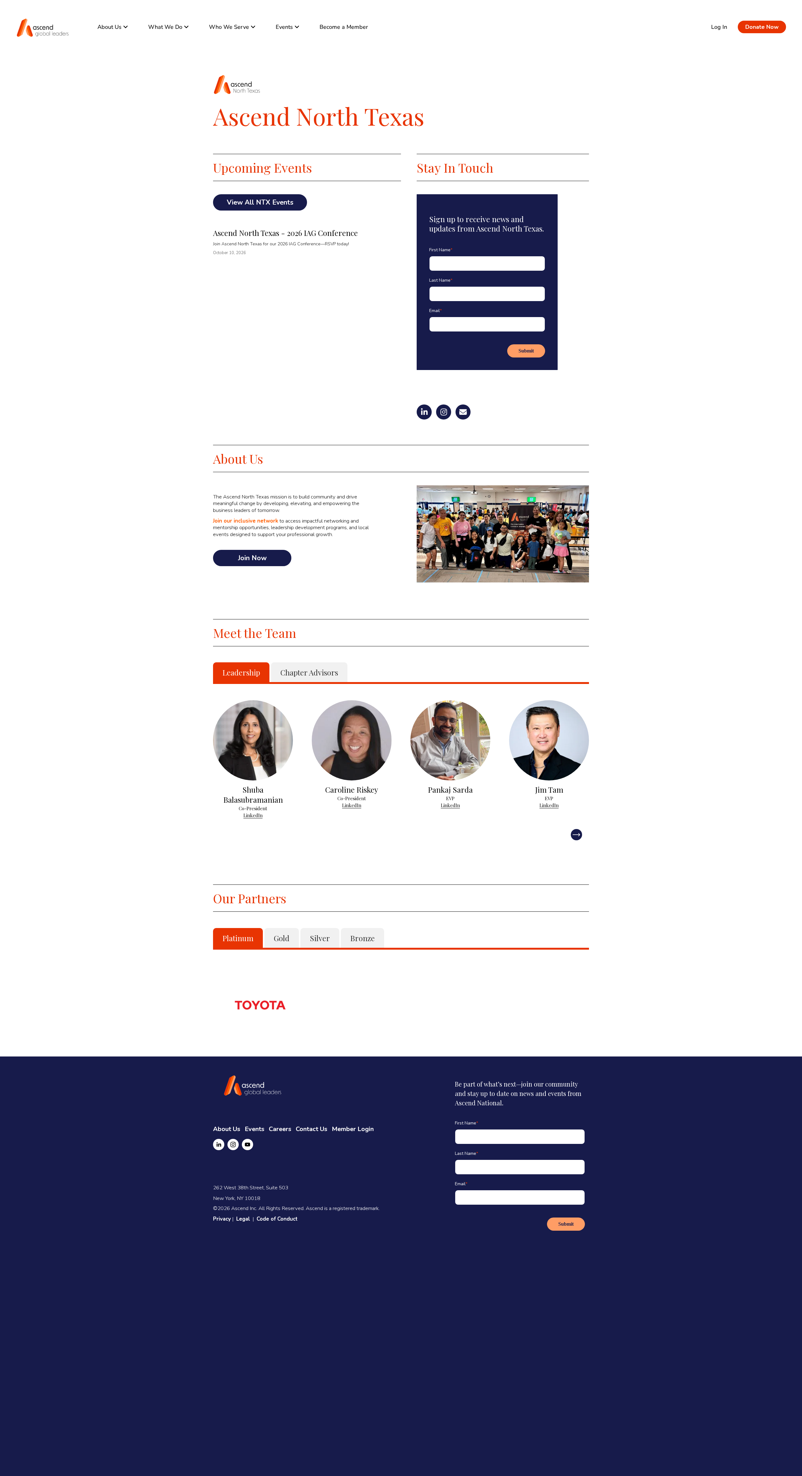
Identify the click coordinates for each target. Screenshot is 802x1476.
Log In (719, 27)
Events (254, 1129)
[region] (401, 759)
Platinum (237, 938)
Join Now (252, 558)
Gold (281, 938)
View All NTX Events (260, 202)
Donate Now (762, 27)
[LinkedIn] (218, 1144)
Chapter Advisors (309, 672)
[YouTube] (247, 1144)
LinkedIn (253, 815)
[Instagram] (233, 1144)
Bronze (362, 938)
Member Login (353, 1129)
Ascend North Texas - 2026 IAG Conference (285, 233)
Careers (280, 1129)
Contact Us (311, 1129)
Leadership (241, 672)
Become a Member (344, 27)
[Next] (576, 834)
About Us (226, 1129)
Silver (320, 938)
